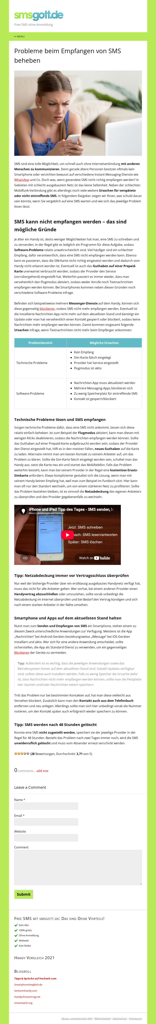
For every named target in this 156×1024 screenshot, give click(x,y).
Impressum (135, 1018)
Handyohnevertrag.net (27, 996)
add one (42, 771)
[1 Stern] (15, 753)
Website (20, 831)
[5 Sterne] (27, 753)
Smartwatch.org (23, 1003)
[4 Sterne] (24, 753)
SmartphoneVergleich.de (28, 984)
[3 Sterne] (21, 753)
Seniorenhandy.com (25, 990)
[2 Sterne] (18, 753)
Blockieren (21, 653)
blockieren (47, 309)
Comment (21, 847)
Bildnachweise (103, 1018)
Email (19, 816)
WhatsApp (21, 180)
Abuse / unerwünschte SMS (76, 1018)
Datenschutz (120, 1018)
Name (19, 800)
